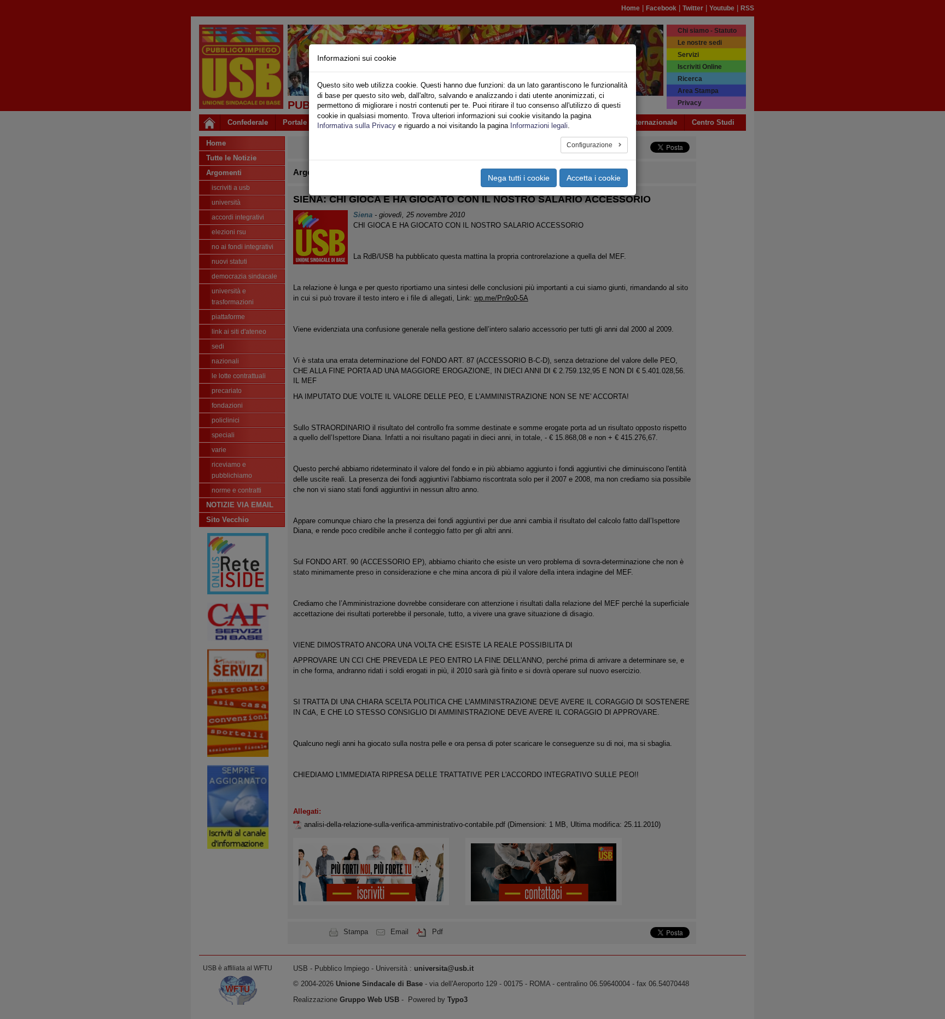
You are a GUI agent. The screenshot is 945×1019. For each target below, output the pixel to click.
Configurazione (590, 145)
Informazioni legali (539, 125)
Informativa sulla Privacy (356, 125)
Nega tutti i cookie (519, 177)
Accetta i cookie (594, 177)
